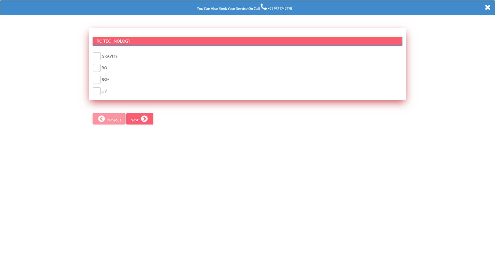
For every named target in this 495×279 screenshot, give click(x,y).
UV (104, 91)
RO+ (106, 79)
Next (134, 120)
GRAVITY (110, 56)
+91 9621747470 (279, 8)
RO (104, 67)
